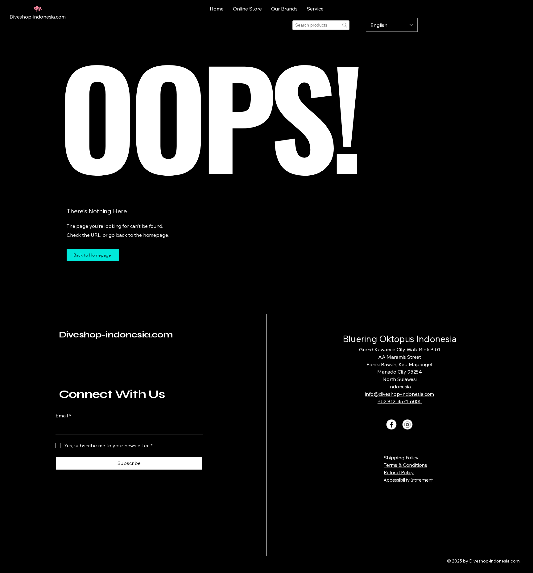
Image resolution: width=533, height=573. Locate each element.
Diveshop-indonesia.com (116, 334)
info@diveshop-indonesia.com (399, 394)
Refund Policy (399, 472)
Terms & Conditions (405, 465)
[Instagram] (407, 424)
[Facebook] (391, 424)
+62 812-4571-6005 (400, 401)
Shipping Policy (401, 457)
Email (63, 415)
